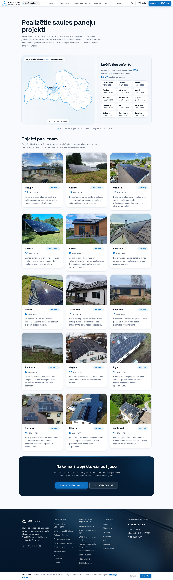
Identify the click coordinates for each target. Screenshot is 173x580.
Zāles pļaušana (85, 555)
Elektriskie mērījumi (86, 551)
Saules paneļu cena (62, 539)
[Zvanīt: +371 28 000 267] (132, 3)
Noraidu (133, 576)
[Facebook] (24, 546)
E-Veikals (141, 3)
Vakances (107, 540)
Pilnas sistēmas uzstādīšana (60, 525)
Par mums (117, 3)
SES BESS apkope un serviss (87, 538)
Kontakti (106, 545)
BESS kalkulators (85, 563)
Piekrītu (145, 576)
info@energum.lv (135, 529)
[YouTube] (40, 546)
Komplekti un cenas (69, 3)
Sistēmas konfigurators (63, 547)
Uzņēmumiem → (110, 549)
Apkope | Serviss (61, 535)
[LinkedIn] (34, 546)
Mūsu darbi (107, 528)
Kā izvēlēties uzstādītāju (59, 556)
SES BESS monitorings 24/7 (88, 531)
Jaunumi (108, 3)
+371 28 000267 (136, 524)
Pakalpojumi (53, 3)
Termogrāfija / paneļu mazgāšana (87, 545)
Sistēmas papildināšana (63, 531)
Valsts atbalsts (85, 3)
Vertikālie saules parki (87, 526)
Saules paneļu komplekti (64, 543)
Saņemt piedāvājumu (159, 3)
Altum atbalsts (84, 559)
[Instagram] (29, 546)
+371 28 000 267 (105, 485)
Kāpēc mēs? (98, 3)
